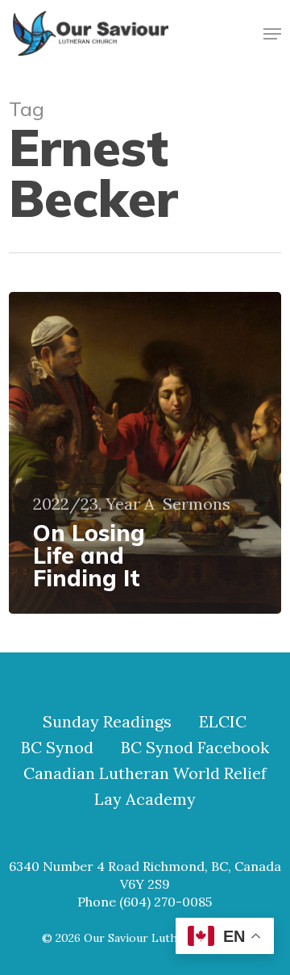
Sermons (196, 504)
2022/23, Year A (94, 504)
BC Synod (57, 747)
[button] (272, 34)
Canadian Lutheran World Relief (145, 773)
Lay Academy (145, 799)
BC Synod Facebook (195, 747)
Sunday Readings (107, 721)
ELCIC (222, 721)
